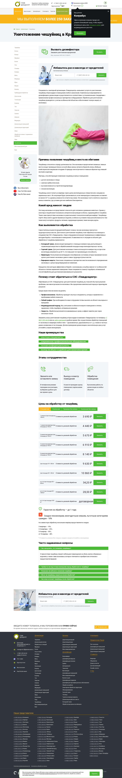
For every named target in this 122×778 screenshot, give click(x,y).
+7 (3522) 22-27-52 (41, 727)
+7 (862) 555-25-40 (69, 748)
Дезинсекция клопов (40, 642)
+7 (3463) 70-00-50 (41, 743)
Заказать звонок (25, 180)
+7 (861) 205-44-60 (60, 3)
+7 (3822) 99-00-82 (94, 719)
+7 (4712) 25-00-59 (41, 729)
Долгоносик (18, 96)
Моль (16, 75)
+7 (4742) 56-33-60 (41, 731)
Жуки (16, 131)
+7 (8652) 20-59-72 (69, 751)
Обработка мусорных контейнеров (71, 704)
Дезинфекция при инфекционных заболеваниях (75, 682)
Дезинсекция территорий (22, 127)
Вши (16, 150)
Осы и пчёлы (38, 651)
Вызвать (99, 52)
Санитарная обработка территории (72, 687)
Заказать (100, 416)
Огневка (17, 68)
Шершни (17, 117)
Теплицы (64, 694)
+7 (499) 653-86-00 (18, 734)
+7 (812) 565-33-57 (94, 753)
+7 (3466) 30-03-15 (41, 746)
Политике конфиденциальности (48, 773)
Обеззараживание (67, 690)
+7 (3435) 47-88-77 (41, 751)
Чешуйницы (18, 143)
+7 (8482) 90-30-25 (94, 717)
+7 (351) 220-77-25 (94, 746)
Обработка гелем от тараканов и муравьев (24, 135)
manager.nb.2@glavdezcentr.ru (25, 649)
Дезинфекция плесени (68, 661)
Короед (17, 89)
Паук (16, 139)
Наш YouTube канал (24, 191)
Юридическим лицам (97, 640)
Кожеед (17, 103)
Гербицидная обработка (21, 92)
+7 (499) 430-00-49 (18, 717)
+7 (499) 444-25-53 (94, 739)
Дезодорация (66, 666)
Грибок (64, 663)
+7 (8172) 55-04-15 (18, 729)
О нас (92, 671)
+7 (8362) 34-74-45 (18, 746)
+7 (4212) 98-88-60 (94, 734)
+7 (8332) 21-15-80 (18, 758)
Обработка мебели (67, 685)
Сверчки (17, 110)
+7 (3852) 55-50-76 (18, 719)
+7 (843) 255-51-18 (18, 748)
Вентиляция (65, 670)
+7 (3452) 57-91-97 (94, 724)
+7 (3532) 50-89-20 (69, 717)
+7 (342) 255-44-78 (69, 727)
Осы (16, 65)
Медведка (17, 120)
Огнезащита (94, 635)
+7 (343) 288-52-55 (18, 736)
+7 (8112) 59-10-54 (69, 731)
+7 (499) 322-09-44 (18, 760)
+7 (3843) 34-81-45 (41, 753)
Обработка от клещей (41, 644)
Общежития (93, 661)
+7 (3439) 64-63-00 (69, 724)
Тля (16, 106)
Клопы (16, 51)
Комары (17, 72)
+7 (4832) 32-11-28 (18, 724)
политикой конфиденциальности (97, 79)
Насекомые (38, 666)
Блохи (16, 61)
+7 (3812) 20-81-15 (41, 760)
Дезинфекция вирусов (68, 658)
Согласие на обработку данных (39, 766)
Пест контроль (94, 644)
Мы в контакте (21, 667)
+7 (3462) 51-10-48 (69, 753)
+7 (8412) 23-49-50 (69, 722)
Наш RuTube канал (24, 194)
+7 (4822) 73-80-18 (69, 760)
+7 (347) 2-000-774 (94, 731)
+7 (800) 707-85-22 (18, 739)
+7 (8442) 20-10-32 (18, 727)
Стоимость (93, 654)
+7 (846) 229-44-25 (69, 739)
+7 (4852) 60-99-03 (94, 748)
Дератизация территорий (69, 647)
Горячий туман (66, 692)
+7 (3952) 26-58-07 (18, 743)
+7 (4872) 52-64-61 (94, 722)
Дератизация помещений (69, 644)
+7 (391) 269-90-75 (41, 724)
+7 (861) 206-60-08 (41, 755)
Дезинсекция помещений (22, 124)
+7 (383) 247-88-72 (41, 758)
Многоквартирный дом (21, 146)
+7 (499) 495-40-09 (41, 739)
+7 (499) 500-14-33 (69, 729)
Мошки (16, 85)
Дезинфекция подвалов (69, 680)
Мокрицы (17, 79)
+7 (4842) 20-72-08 (18, 753)
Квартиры (93, 658)
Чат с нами (20, 659)
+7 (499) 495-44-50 (41, 734)
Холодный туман (67, 702)
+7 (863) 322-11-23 (69, 734)
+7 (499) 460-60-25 (41, 722)
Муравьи (17, 58)
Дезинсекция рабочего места (70, 699)
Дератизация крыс (67, 642)
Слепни (17, 113)
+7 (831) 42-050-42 (41, 748)
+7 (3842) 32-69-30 (18, 755)
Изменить (80, 33)
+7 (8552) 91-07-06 (41, 741)
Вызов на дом (66, 678)
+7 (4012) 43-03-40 (18, 751)
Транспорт (65, 668)
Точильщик (18, 99)
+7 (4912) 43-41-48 (69, 736)
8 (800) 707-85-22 (21, 655)
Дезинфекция (66, 652)
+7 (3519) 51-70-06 (41, 736)
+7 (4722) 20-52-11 (18, 722)
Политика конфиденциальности (22, 766)
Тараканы (17, 47)
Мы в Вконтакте (23, 188)
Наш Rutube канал (22, 671)
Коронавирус (66, 656)
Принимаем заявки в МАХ (80, 3)
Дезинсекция (39, 635)
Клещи (16, 54)
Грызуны (65, 635)
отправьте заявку (95, 25)
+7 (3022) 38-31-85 (94, 743)
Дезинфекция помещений (69, 673)
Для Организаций (95, 665)
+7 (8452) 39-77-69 (69, 743)
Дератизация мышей (68, 639)
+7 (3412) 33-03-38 (18, 741)
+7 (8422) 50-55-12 (94, 729)
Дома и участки (94, 663)
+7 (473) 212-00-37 (18, 731)
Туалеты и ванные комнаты (70, 697)
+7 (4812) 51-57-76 (69, 746)
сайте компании (59, 320)
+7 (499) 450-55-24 (94, 751)
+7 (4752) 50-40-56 (69, 758)
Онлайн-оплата (94, 668)
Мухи (16, 82)
